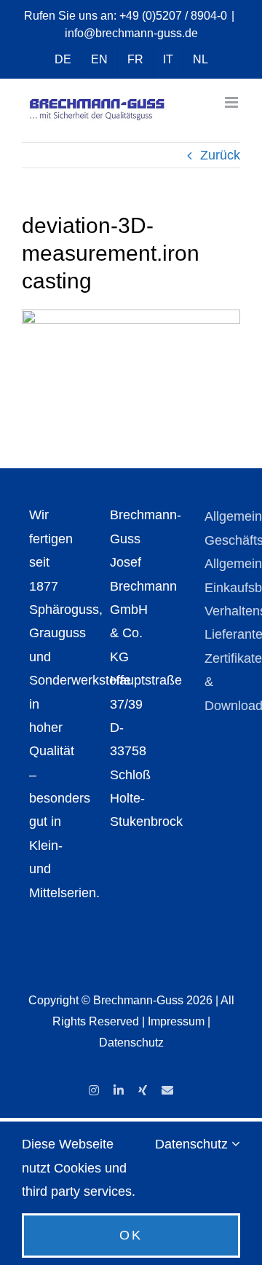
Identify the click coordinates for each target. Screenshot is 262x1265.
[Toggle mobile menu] (232, 102)
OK (131, 1235)
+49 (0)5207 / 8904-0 (173, 15)
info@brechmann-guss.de (131, 33)
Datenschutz (131, 1042)
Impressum (176, 1021)
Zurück (220, 155)
